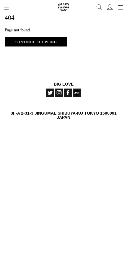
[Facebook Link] (68, 93)
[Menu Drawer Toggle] (6, 7)
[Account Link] (110, 7)
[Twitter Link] (50, 93)
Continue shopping (36, 41)
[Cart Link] (120, 7)
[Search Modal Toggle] (99, 7)
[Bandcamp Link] (77, 93)
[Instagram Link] (59, 93)
